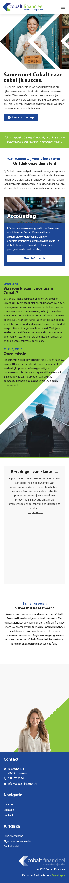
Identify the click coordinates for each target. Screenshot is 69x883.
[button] (62, 7)
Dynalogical (58, 875)
